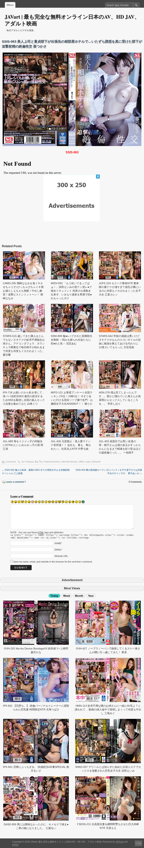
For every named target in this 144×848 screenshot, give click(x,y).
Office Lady (84, 461)
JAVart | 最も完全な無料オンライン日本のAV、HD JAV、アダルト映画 (72, 20)
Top (139, 843)
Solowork (96, 461)
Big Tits (38, 461)
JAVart (15, 844)
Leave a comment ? (16, 481)
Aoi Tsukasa (27, 461)
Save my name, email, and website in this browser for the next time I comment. (52, 561)
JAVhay (119, 841)
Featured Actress (52, 461)
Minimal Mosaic (70, 461)
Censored (11, 461)
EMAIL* (58, 549)
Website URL (61, 556)
